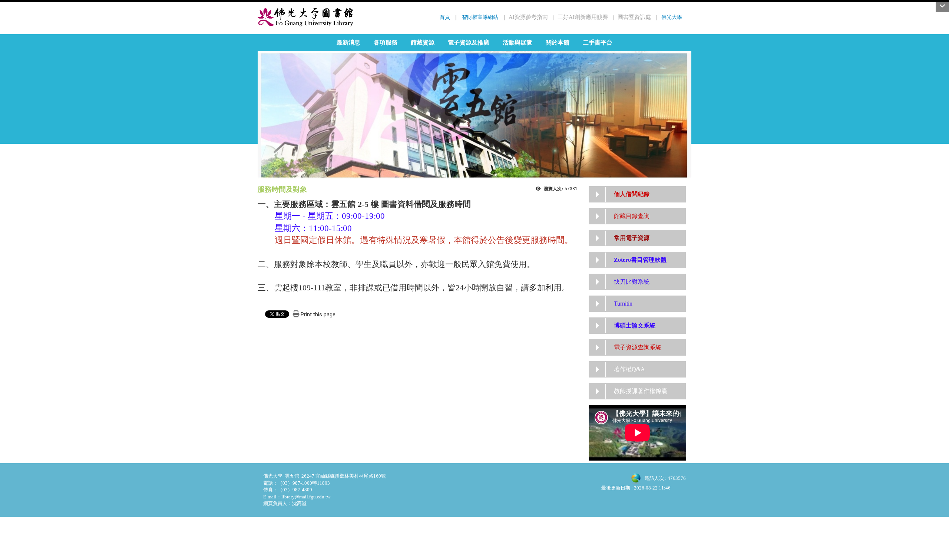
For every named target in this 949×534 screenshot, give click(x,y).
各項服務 (385, 42)
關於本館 (557, 42)
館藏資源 (422, 42)
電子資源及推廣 (468, 42)
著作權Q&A (629, 369)
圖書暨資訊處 (634, 17)
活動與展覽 (517, 42)
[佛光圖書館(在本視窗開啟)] (306, 17)
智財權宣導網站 (480, 17)
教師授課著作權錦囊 (640, 391)
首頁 (445, 17)
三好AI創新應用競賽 (583, 17)
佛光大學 (671, 17)
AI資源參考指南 (528, 17)
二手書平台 (597, 42)
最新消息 (348, 42)
